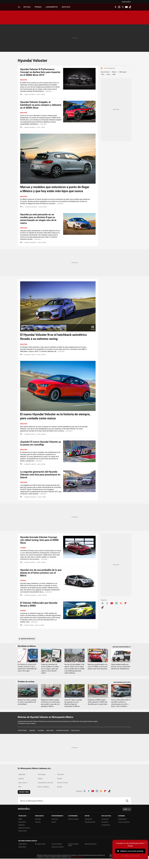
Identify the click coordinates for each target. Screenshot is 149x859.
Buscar (127, 801)
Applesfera (21, 825)
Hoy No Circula (75, 730)
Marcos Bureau (30, 94)
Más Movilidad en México (121, 647)
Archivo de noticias (28, 638)
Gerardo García (30, 354)
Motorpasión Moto (90, 822)
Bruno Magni (29, 625)
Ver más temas (24, 792)
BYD (19, 787)
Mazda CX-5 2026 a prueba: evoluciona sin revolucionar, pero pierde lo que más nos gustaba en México (50, 703)
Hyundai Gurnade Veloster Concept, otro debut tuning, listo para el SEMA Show (39, 540)
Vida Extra (38, 822)
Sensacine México (57, 844)
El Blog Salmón (122, 819)
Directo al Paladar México (73, 844)
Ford (102, 74)
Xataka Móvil (22, 822)
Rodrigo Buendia (31, 207)
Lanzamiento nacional (62, 730)
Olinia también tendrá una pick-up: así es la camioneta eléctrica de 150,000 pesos (120, 667)
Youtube (126, 7)
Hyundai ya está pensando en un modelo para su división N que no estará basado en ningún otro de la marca (38, 218)
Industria (23, 80)
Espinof (54, 822)
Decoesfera (104, 822)
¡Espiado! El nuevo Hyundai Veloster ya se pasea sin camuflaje (40, 443)
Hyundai (23, 548)
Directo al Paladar (73, 819)
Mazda (40, 778)
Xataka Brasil (22, 847)
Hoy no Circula (105, 72)
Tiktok (130, 7)
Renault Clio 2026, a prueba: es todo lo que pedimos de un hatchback (27, 702)
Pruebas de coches (26, 681)
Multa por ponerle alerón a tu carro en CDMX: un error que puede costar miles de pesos (97, 667)
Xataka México (22, 844)
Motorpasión (88, 819)
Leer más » (48, 91)
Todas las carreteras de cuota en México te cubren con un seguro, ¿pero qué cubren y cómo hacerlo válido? (50, 669)
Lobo (108, 74)
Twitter (123, 7)
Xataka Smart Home (24, 828)
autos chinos (50, 730)
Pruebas (38, 7)
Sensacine (55, 819)
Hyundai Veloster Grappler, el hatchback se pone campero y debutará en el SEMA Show (40, 105)
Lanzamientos (52, 7)
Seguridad (32, 730)
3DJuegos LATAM (40, 844)
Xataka (20, 819)
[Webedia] (126, 1)
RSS (121, 603)
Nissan (114, 72)
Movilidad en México (27, 646)
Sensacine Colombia (57, 847)
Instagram (119, 7)
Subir (125, 809)
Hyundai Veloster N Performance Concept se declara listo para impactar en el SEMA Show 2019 (40, 72)
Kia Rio (59, 787)
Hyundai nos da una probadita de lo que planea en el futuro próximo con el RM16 (41, 573)
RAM (114, 74)
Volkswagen (122, 72)
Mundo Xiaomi (22, 831)
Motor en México (43, 787)
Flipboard (125, 603)
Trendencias (105, 819)
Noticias (27, 7)
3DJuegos (38, 819)
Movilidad (66, 7)
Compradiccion (105, 825)
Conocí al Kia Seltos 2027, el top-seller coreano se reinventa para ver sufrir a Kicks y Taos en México (121, 703)
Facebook (115, 7)
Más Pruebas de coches (122, 682)
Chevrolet (60, 774)
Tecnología (41, 730)
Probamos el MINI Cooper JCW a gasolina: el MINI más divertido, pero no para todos (97, 702)
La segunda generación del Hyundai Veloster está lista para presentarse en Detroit (40, 474)
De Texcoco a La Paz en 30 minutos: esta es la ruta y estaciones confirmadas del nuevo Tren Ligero (27, 668)
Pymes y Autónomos (124, 822)
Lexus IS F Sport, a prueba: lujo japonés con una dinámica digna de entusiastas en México (73, 703)
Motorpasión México (90, 844)
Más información (76, 857)
